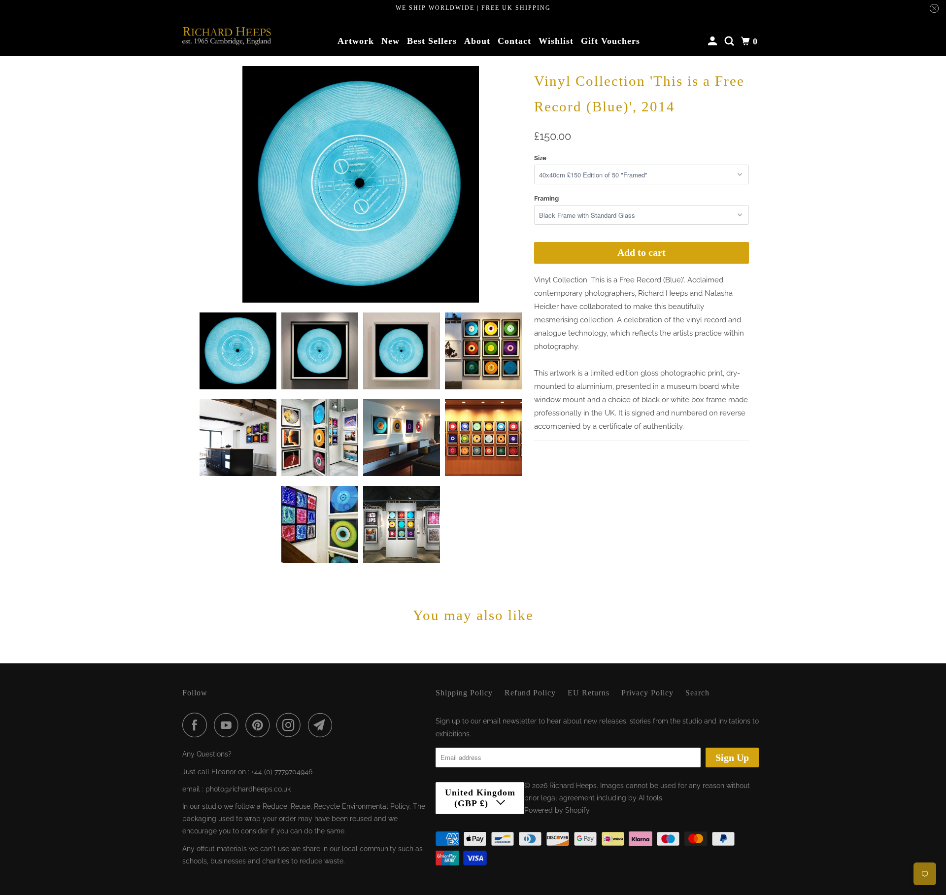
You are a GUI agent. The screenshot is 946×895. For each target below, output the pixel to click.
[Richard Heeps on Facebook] (197, 725)
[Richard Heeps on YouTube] (228, 725)
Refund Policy (530, 692)
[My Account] (713, 41)
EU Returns (588, 692)
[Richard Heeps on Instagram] (291, 725)
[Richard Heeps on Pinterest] (259, 725)
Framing (546, 198)
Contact (514, 41)
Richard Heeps (573, 786)
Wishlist (556, 41)
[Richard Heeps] (226, 36)
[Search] (730, 41)
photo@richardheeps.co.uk (248, 789)
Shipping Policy (464, 692)
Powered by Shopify (557, 810)
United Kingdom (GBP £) (480, 798)
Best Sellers (432, 41)
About (477, 41)
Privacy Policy (647, 692)
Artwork (356, 41)
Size (540, 158)
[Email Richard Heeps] (323, 725)
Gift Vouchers (610, 41)
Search (697, 692)
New (390, 41)
